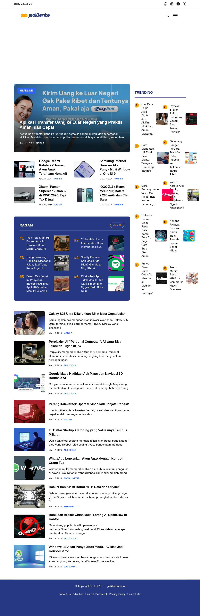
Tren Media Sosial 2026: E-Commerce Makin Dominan (176, 278)
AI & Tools (70, 365)
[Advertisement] (100, 50)
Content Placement (96, 594)
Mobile (40, 143)
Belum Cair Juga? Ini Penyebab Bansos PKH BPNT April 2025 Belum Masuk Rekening (38, 284)
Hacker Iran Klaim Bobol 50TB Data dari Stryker (84, 487)
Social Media (71, 478)
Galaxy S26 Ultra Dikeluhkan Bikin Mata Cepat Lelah (87, 313)
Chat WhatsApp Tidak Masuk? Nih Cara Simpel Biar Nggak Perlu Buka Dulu (92, 284)
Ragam (58, 205)
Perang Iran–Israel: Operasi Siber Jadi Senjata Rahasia (89, 404)
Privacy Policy (117, 594)
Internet (69, 507)
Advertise (78, 594)
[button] (167, 15)
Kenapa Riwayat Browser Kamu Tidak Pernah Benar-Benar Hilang (175, 235)
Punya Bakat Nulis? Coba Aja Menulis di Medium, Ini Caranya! (147, 278)
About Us (65, 594)
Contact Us (133, 594)
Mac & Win (69, 567)
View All (117, 225)
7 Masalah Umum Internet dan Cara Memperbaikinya (92, 243)
